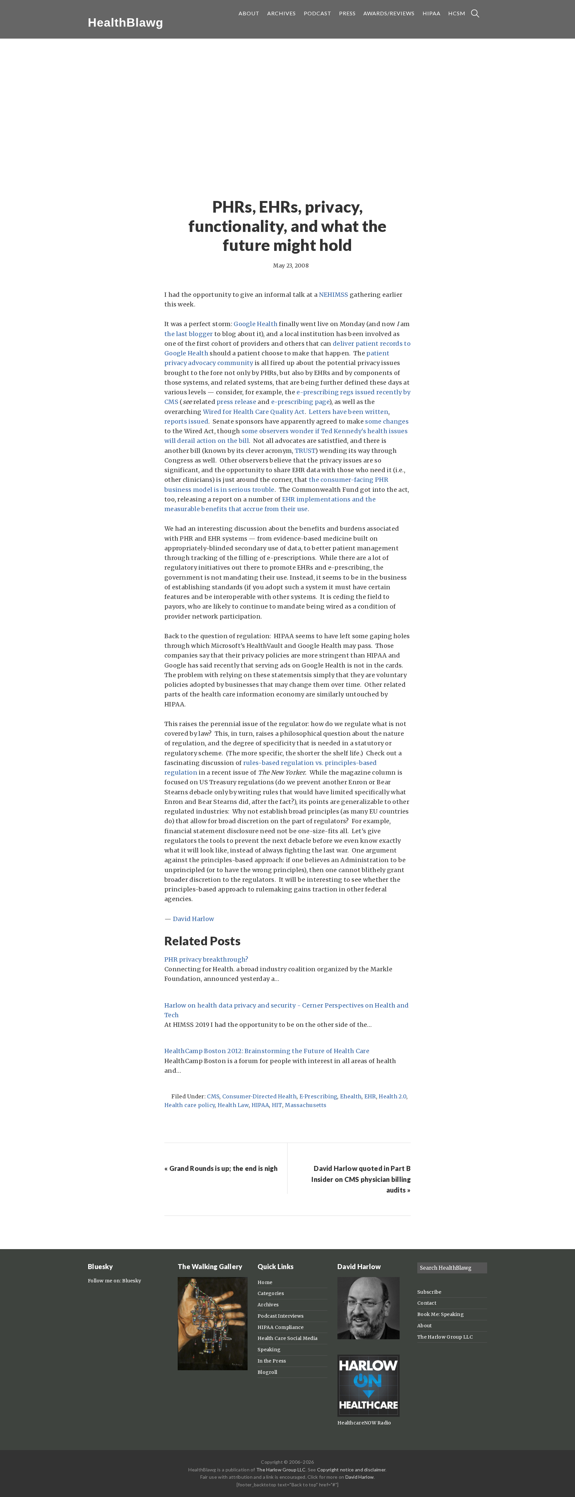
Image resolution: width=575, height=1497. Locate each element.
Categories (271, 1293)
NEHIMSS (333, 294)
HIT (277, 1105)
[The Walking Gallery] (213, 1369)
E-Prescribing (318, 1096)
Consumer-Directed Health (259, 1096)
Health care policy (189, 1105)
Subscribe (429, 1292)
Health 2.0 (392, 1096)
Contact (426, 1303)
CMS (213, 1096)
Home (265, 1282)
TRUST (305, 451)
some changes (387, 421)
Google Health (256, 324)
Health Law (233, 1105)
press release (236, 402)
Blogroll (267, 1372)
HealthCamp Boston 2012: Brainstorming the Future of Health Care (266, 1051)
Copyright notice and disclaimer (351, 1469)
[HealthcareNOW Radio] (368, 1415)
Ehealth (350, 1096)
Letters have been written (348, 412)
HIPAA (260, 1105)
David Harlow (193, 919)
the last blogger (188, 334)
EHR (370, 1096)
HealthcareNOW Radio (364, 1423)
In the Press (272, 1361)
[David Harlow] (368, 1338)
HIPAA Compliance (281, 1327)
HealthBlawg (125, 22)
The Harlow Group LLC (445, 1337)
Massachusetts (305, 1105)
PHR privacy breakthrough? (206, 959)
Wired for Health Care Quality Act (254, 412)
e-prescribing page (300, 402)
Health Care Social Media (287, 1338)
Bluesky (131, 1281)
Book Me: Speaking (440, 1314)
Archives (268, 1305)
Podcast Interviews (280, 1316)
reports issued (186, 421)
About (424, 1326)
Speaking (269, 1350)
